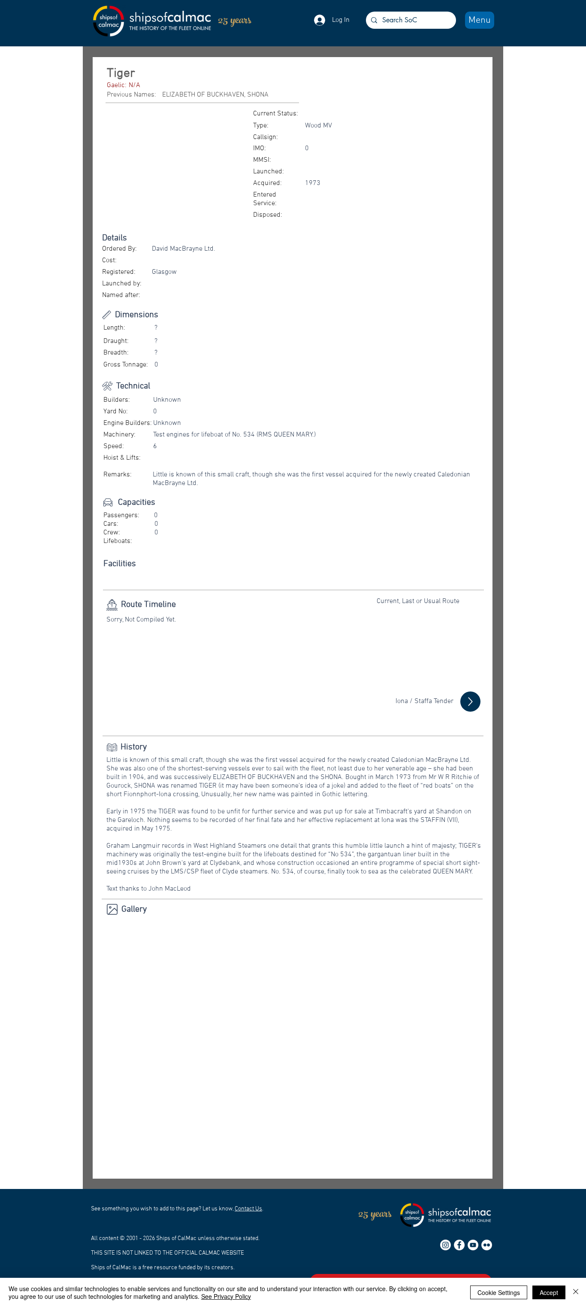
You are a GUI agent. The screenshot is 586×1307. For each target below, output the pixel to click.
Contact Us (248, 1209)
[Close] (576, 1292)
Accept (549, 1292)
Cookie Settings (498, 1292)
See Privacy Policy (226, 1296)
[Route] (470, 701)
